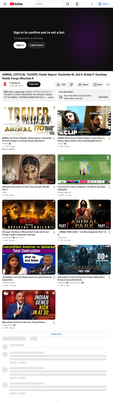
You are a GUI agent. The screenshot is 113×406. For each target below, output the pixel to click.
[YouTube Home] (16, 4)
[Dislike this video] (71, 84)
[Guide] (5, 3)
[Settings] (92, 3)
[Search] (67, 4)
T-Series (13, 83)
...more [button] (50, 97)
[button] (84, 95)
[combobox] (49, 3)
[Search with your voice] (77, 4)
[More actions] (108, 84)
